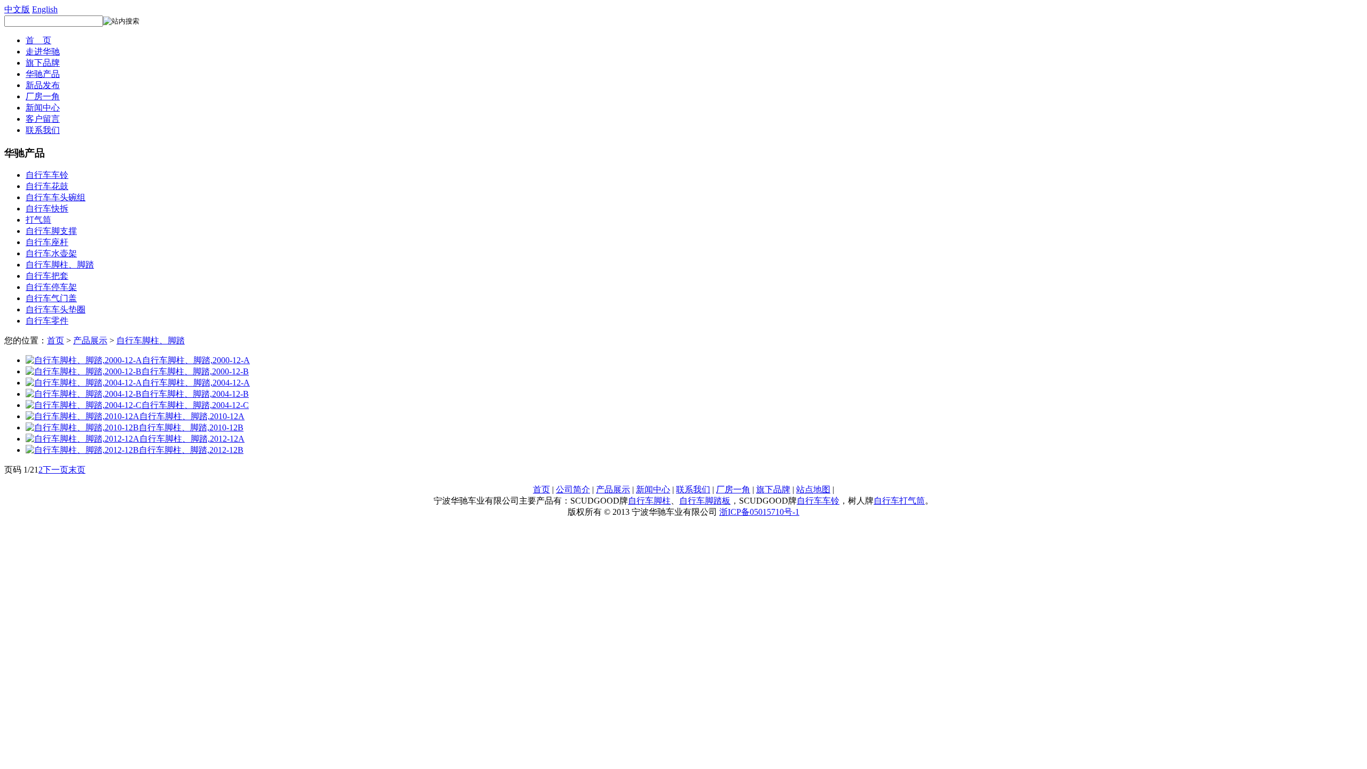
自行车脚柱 (649, 500)
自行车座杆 (47, 242)
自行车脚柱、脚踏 (60, 264)
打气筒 (38, 219)
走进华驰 (43, 51)
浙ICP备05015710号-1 (759, 511)
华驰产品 (43, 74)
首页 (55, 340)
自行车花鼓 (47, 186)
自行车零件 (47, 320)
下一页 (55, 469)
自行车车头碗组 (55, 197)
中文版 (17, 9)
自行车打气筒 (899, 500)
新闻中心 (43, 107)
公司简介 (573, 489)
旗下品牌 (43, 62)
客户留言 (43, 118)
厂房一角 (43, 96)
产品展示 (90, 340)
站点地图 (813, 489)
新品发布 (43, 85)
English (45, 9)
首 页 (38, 40)
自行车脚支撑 (51, 231)
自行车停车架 (51, 287)
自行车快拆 (47, 208)
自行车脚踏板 (704, 500)
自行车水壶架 (51, 253)
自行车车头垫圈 (55, 309)
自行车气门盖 (51, 298)
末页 (76, 469)
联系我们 (43, 130)
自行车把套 (47, 275)
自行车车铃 (47, 174)
